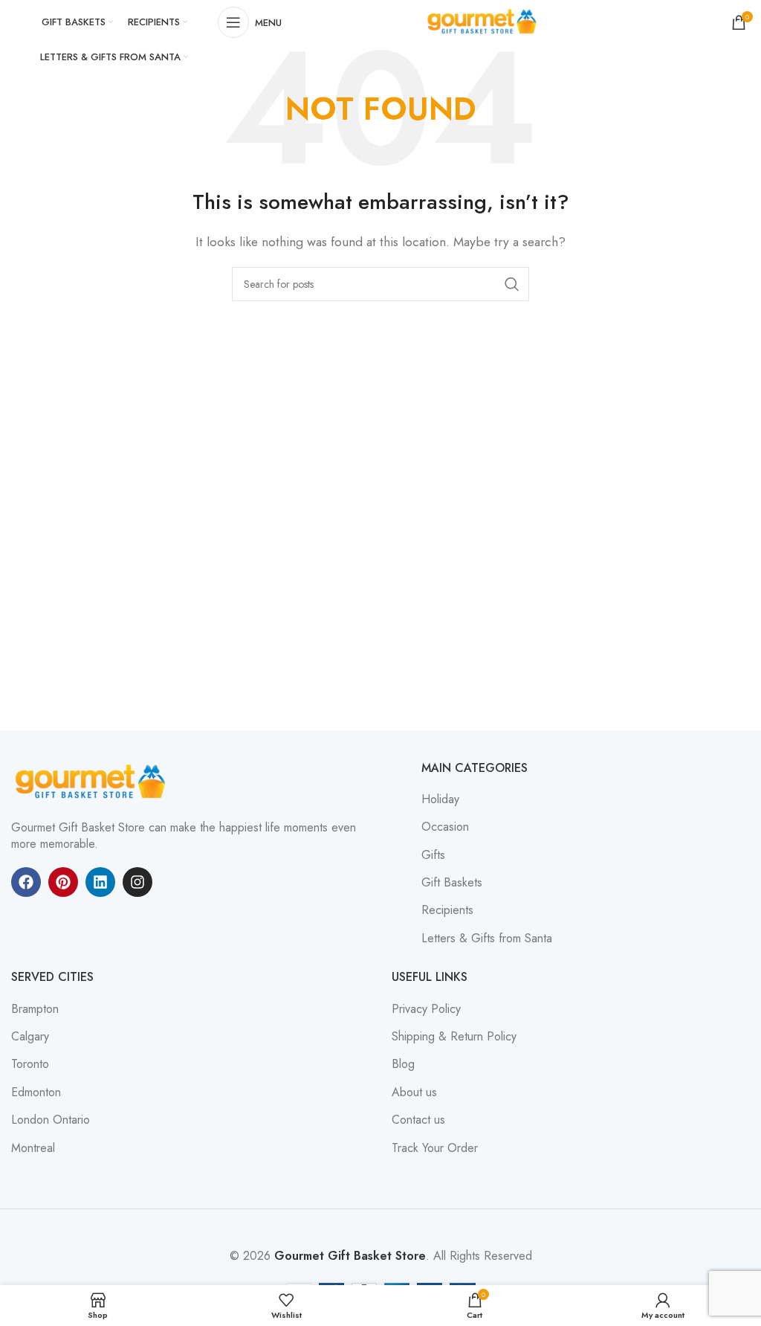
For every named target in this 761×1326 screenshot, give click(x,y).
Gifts (433, 855)
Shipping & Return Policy (454, 1037)
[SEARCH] (512, 284)
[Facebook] (26, 882)
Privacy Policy (426, 1009)
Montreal (33, 1148)
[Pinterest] (63, 882)
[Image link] (93, 780)
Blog (403, 1064)
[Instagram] (137, 882)
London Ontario (50, 1120)
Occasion (445, 827)
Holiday (440, 799)
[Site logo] (483, 21)
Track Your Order (435, 1148)
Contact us (418, 1120)
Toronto (30, 1064)
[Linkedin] (100, 882)
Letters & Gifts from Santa (486, 938)
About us (414, 1092)
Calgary (30, 1037)
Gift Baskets (451, 883)
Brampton (35, 1009)
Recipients (447, 910)
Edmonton (36, 1092)
